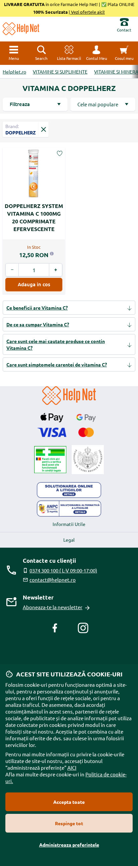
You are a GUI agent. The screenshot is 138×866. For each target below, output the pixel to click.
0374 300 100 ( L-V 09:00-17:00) (63, 570)
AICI (71, 767)
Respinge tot (69, 823)
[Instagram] (83, 628)
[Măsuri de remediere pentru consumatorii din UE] (69, 490)
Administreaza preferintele (69, 845)
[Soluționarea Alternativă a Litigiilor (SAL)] (69, 509)
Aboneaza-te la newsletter (52, 607)
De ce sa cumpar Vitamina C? (37, 324)
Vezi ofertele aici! (87, 12)
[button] (96, 53)
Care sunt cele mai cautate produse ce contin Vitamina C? (55, 344)
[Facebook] (55, 628)
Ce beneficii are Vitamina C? (37, 308)
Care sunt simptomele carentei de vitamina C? (56, 364)
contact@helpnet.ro (52, 579)
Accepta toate (69, 802)
